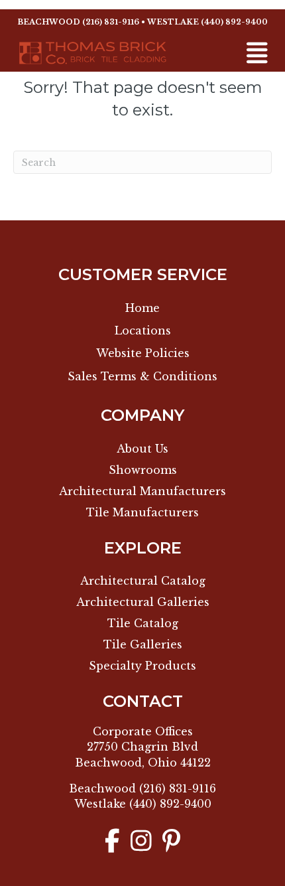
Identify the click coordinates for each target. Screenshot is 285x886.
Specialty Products (142, 665)
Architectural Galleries (142, 602)
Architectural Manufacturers (142, 491)
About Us (142, 448)
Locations (143, 330)
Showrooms (143, 470)
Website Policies (143, 353)
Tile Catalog (142, 623)
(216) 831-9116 (110, 22)
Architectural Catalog (142, 580)
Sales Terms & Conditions (142, 376)
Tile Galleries (142, 644)
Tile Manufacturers (142, 512)
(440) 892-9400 (234, 22)
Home (142, 308)
